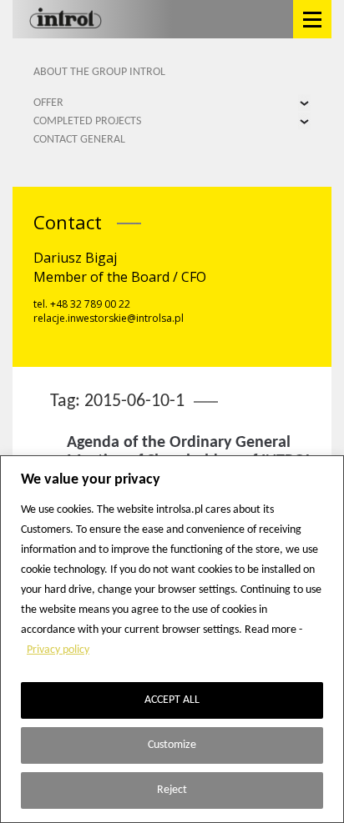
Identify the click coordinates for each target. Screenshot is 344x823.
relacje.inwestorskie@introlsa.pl (108, 318)
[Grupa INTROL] (65, 19)
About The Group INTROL (99, 72)
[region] (172, 639)
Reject (172, 790)
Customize (172, 745)
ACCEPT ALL (172, 700)
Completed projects (87, 121)
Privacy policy (58, 650)
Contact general (79, 139)
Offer (48, 103)
